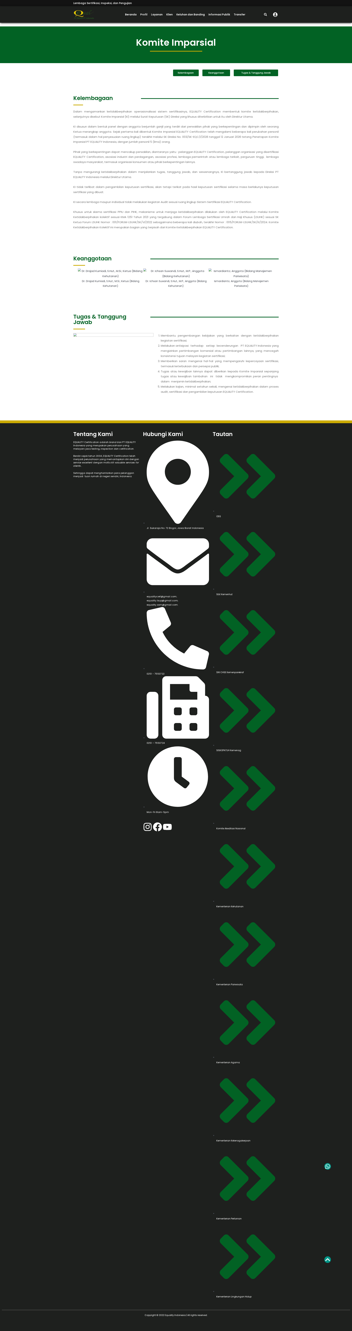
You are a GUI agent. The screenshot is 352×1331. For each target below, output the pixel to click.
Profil (143, 14)
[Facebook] (157, 826)
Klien (169, 14)
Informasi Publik (219, 14)
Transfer (239, 14)
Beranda (131, 14)
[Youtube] (167, 826)
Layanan (157, 14)
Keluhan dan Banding (190, 14)
